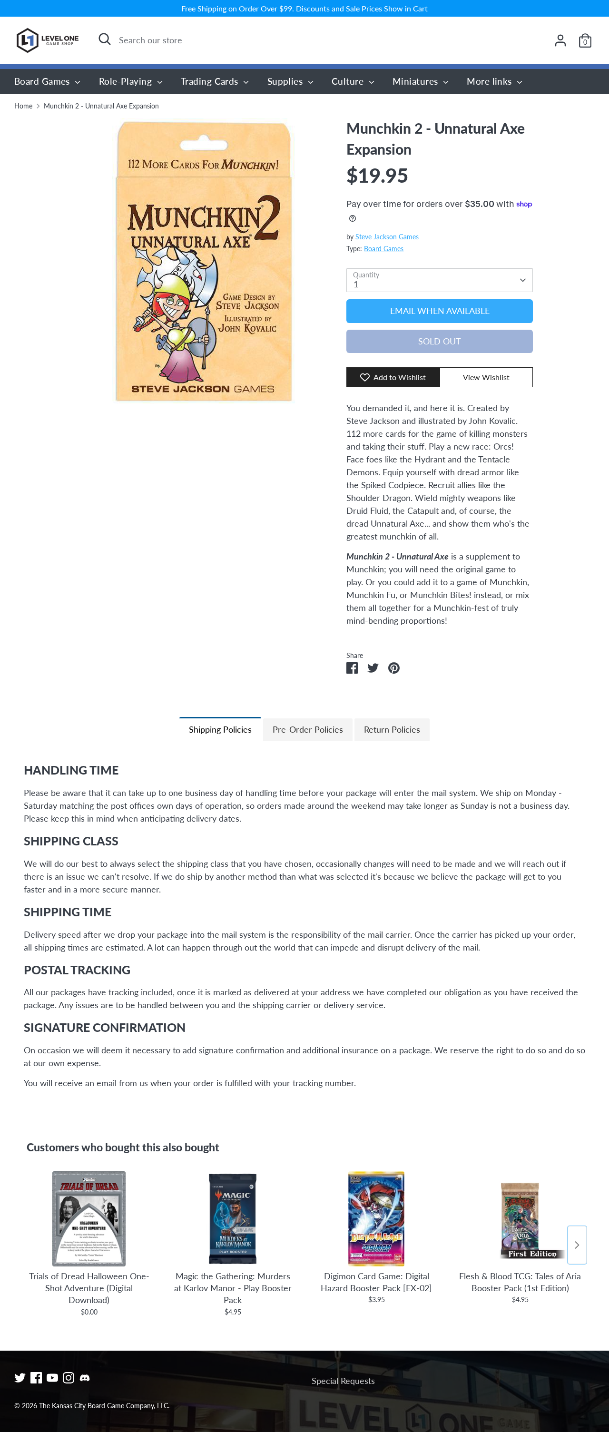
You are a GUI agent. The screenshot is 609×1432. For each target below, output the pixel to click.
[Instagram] (68, 1377)
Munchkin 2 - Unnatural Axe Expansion (101, 106)
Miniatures (417, 81)
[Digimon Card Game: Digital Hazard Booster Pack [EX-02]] (376, 1218)
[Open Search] (104, 39)
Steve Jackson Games (387, 237)
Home (23, 106)
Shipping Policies (220, 729)
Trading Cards (211, 81)
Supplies (286, 81)
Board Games (43, 81)
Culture (349, 81)
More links (490, 81)
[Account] (560, 40)
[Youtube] (52, 1377)
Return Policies (392, 729)
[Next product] (577, 1245)
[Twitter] (20, 1377)
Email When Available (440, 310)
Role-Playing (127, 81)
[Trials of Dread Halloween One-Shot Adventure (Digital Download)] (89, 1218)
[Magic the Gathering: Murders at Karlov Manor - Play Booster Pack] (233, 1218)
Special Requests (343, 1380)
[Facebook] (36, 1377)
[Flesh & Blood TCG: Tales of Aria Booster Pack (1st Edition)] (520, 1218)
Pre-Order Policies (308, 729)
